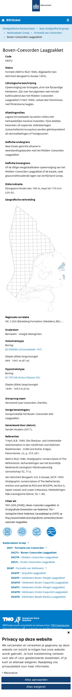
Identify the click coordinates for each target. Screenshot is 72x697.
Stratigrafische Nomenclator (19, 28)
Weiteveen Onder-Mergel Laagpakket (38, 587)
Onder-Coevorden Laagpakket (33, 562)
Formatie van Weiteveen (25, 568)
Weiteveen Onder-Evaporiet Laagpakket (39, 592)
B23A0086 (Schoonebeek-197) (23, 349)
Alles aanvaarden (36, 679)
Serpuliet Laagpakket (28, 573)
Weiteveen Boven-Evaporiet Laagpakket (39, 582)
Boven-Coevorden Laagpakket (34, 552)
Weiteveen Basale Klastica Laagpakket (38, 596)
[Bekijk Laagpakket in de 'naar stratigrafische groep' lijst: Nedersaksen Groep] (51, 531)
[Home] (3, 20)
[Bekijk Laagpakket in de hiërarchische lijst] (7, 531)
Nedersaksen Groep (18, 32)
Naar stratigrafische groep (54, 28)
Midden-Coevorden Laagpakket (34, 557)
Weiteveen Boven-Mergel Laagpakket (38, 577)
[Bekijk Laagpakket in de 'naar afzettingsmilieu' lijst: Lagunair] (36, 531)
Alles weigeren (36, 686)
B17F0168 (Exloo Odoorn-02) (22, 377)
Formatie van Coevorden (48, 32)
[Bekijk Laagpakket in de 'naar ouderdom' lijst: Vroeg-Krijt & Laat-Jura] (22, 531)
